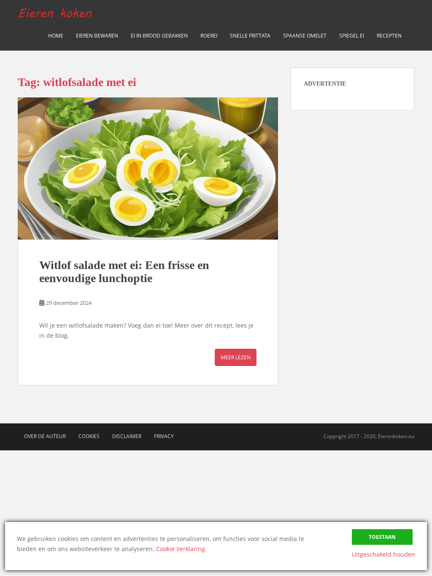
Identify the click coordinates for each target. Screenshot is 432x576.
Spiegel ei (351, 35)
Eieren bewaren (97, 35)
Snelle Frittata (250, 35)
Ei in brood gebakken (159, 35)
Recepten (389, 35)
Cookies (89, 436)
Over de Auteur (45, 436)
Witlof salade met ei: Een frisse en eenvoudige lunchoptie (124, 271)
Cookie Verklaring (180, 549)
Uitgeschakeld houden (383, 554)
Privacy (164, 436)
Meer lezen (236, 357)
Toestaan (382, 537)
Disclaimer (126, 436)
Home (55, 35)
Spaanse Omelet (305, 35)
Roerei (208, 35)
